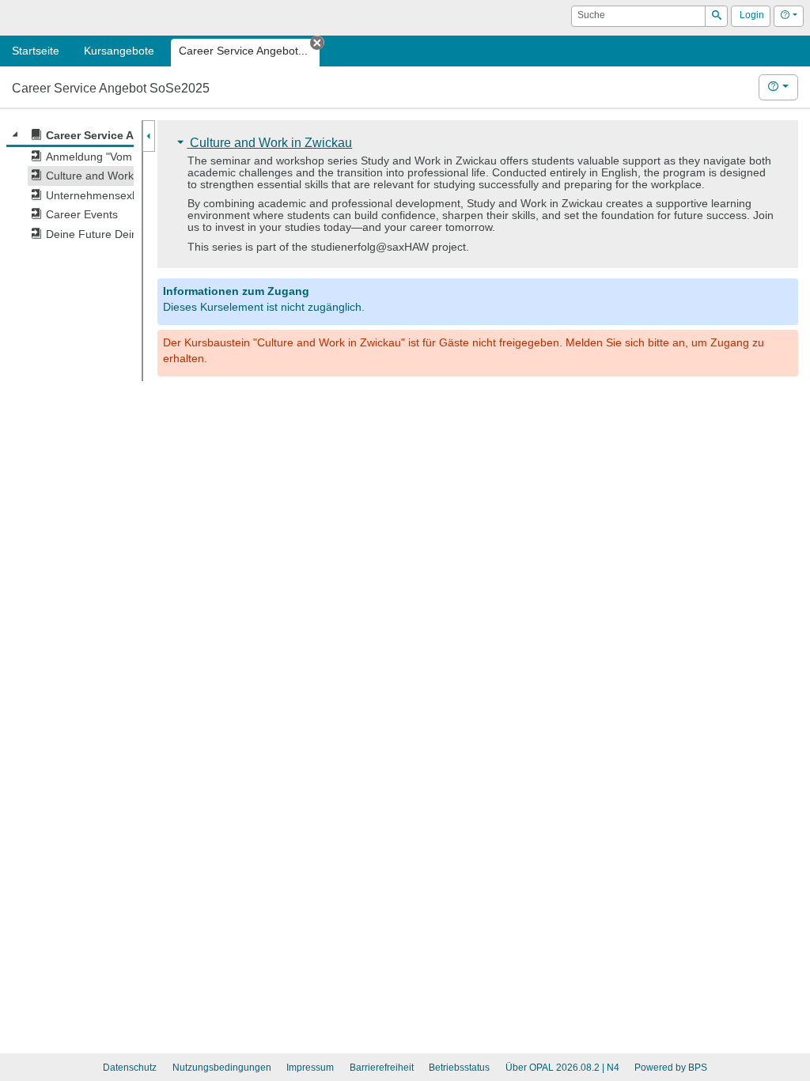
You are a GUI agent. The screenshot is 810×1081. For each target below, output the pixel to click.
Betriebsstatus (459, 1067)
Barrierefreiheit (382, 1067)
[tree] (70, 185)
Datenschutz (130, 1067)
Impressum (310, 1067)
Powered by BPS (670, 1067)
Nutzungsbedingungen (221, 1067)
